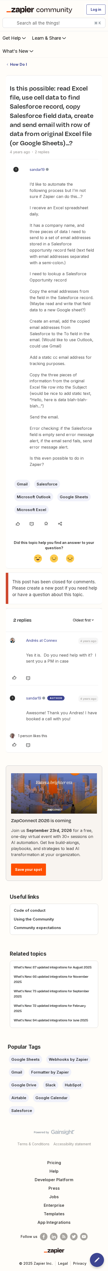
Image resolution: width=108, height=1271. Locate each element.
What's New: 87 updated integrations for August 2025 (53, 967)
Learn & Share (46, 38)
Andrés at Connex (41, 640)
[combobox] (54, 23)
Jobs (54, 1196)
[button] (95, 10)
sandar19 (37, 169)
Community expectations (37, 927)
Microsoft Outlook (34, 497)
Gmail (22, 484)
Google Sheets (74, 497)
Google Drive (23, 1085)
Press (54, 1188)
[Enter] (8, 23)
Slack (50, 1085)
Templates (54, 1213)
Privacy (79, 1263)
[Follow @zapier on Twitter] (74, 1236)
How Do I (18, 64)
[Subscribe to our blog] (64, 1236)
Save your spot (28, 869)
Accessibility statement (72, 1144)
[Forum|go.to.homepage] (40, 10)
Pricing (54, 1162)
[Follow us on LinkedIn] (54, 1236)
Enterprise (54, 1205)
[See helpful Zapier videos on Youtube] (84, 1236)
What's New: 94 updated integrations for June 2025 (51, 1020)
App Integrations (54, 1222)
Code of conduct (29, 910)
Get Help (12, 38)
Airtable (18, 1097)
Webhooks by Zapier (68, 1059)
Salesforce (47, 484)
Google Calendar (51, 1097)
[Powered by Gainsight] (54, 1133)
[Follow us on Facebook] (43, 1236)
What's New (15, 51)
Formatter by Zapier (50, 1072)
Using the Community (34, 919)
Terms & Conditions (33, 1144)
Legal (63, 1263)
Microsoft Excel (31, 509)
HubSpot (73, 1085)
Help (54, 1171)
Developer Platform (54, 1179)
